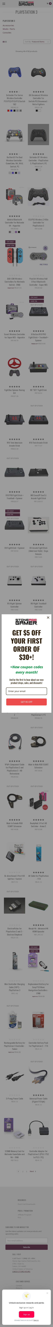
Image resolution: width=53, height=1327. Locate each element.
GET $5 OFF (26, 701)
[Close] (48, 617)
